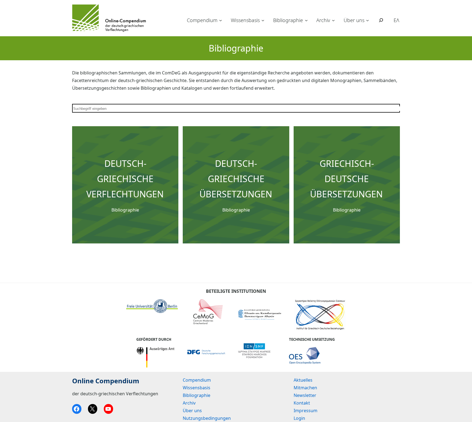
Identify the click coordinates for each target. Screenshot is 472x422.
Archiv (323, 20)
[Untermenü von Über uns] (367, 20)
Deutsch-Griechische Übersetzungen (235, 179)
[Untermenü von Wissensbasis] (262, 20)
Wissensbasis (245, 20)
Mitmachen (305, 388)
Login (299, 418)
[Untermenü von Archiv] (333, 20)
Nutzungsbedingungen (207, 418)
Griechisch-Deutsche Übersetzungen (346, 179)
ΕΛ (396, 20)
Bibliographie (288, 20)
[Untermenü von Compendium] (220, 20)
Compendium (202, 20)
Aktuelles (303, 380)
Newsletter (305, 395)
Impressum (305, 411)
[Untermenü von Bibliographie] (306, 20)
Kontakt (302, 403)
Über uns (354, 20)
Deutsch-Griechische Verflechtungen (125, 179)
